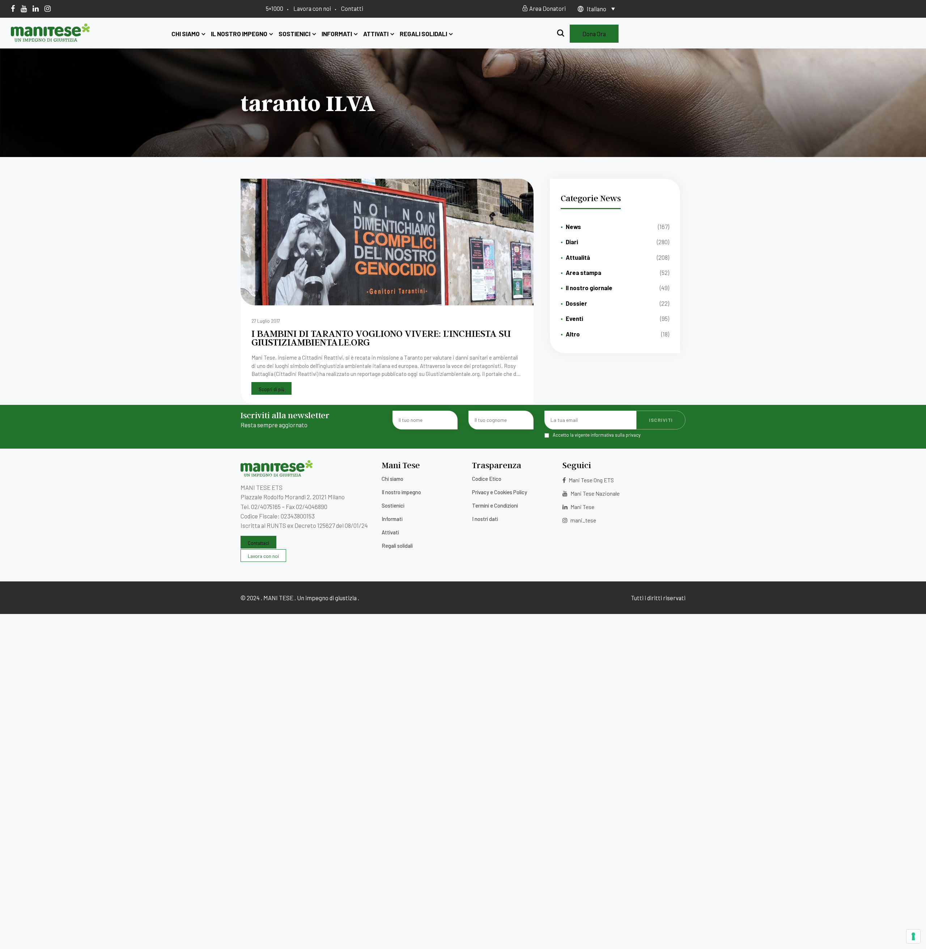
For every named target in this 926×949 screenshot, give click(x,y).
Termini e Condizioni (495, 505)
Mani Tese (581, 506)
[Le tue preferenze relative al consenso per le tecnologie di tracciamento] (913, 936)
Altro (573, 334)
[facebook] (13, 8)
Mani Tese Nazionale (594, 493)
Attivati (375, 33)
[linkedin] (36, 8)
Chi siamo (185, 33)
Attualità (578, 257)
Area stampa (583, 272)
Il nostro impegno (239, 33)
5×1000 (274, 8)
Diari (572, 241)
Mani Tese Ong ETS (591, 479)
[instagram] (47, 8)
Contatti (352, 8)
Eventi (574, 318)
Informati (337, 33)
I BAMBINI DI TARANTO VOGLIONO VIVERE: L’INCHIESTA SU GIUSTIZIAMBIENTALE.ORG (381, 337)
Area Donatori (547, 8)
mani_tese (582, 520)
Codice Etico (486, 478)
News (573, 226)
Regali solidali (423, 33)
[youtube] (24, 8)
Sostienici (294, 33)
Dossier (576, 303)
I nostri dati (485, 519)
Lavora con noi (312, 8)
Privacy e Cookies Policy (499, 492)
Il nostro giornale (589, 287)
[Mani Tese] (50, 39)
